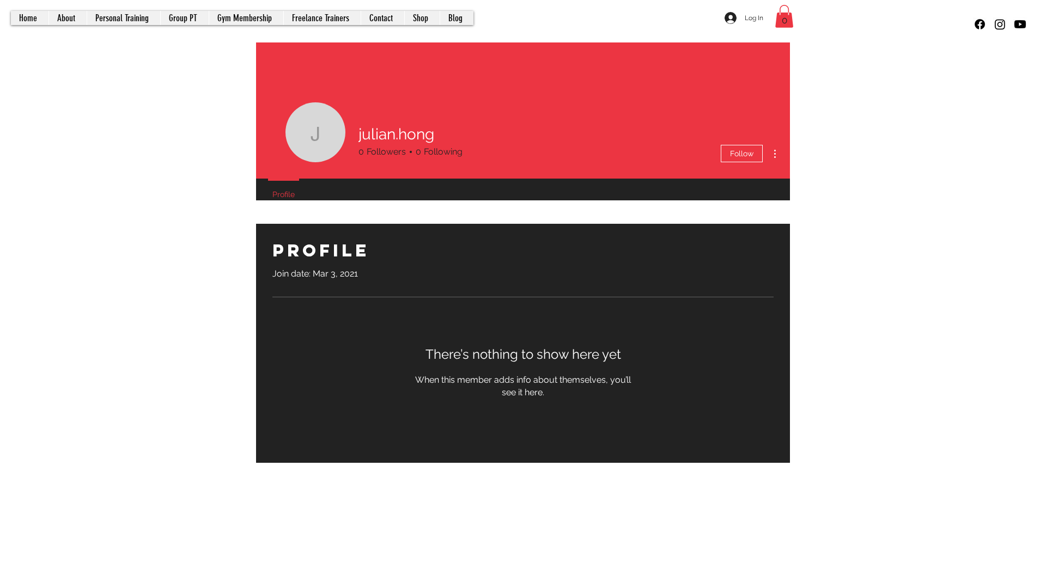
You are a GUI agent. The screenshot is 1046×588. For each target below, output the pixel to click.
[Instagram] (1000, 24)
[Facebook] (980, 24)
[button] (784, 16)
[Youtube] (1020, 24)
